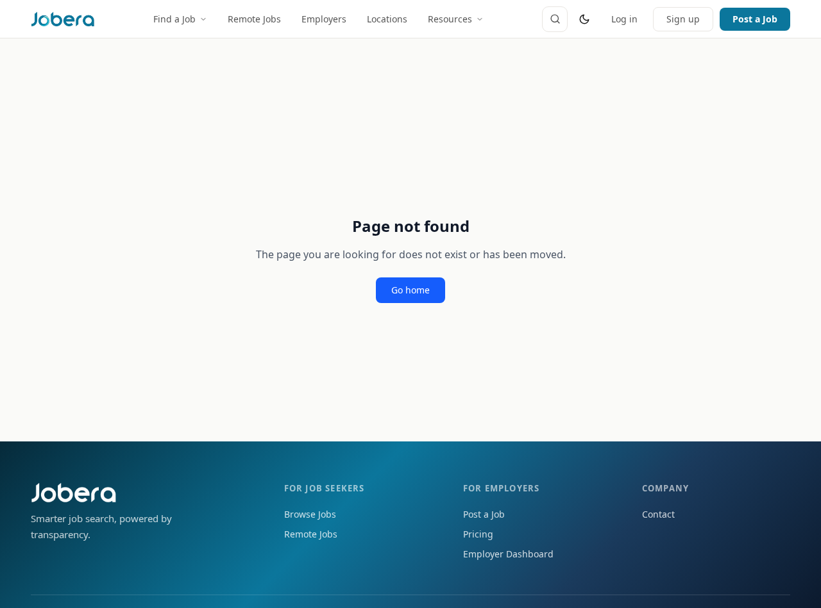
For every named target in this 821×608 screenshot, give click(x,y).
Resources (450, 19)
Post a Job (754, 19)
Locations (387, 19)
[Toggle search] (555, 19)
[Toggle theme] (584, 19)
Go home (410, 290)
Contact (658, 514)
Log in (624, 19)
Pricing (478, 534)
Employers (323, 19)
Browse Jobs (310, 514)
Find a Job (174, 19)
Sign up (683, 19)
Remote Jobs (254, 19)
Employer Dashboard (508, 554)
